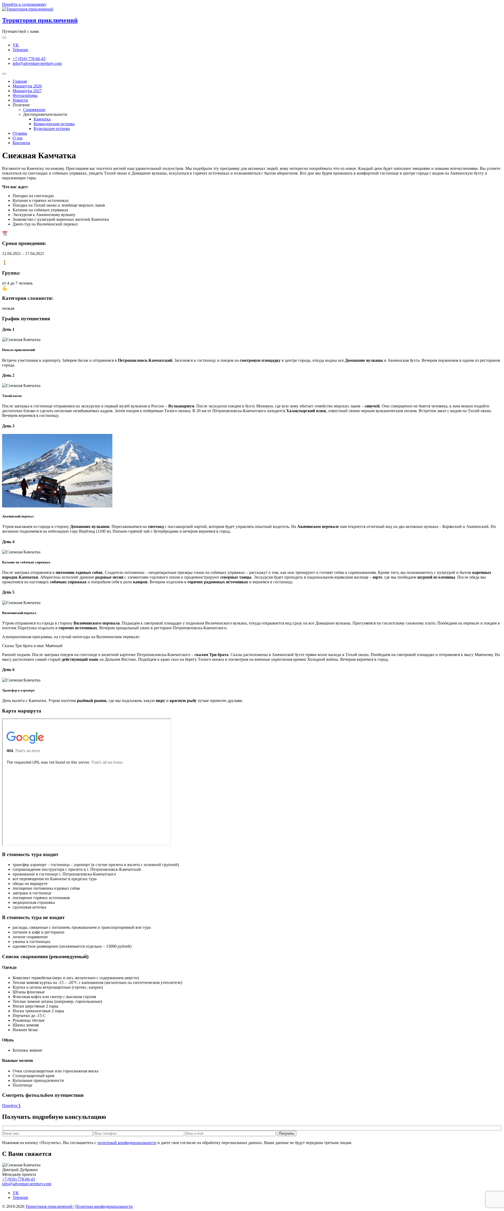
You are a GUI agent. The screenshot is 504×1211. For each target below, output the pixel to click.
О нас (18, 138)
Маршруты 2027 (27, 90)
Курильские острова (52, 128)
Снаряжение (34, 109)
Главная (20, 81)
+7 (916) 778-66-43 (29, 58)
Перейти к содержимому (24, 4)
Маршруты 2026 (27, 86)
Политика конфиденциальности (104, 1206)
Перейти (11, 1105)
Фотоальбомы (25, 95)
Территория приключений (40, 20)
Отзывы (20, 133)
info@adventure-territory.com (37, 63)
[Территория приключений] (27, 9)
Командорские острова (54, 124)
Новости (20, 100)
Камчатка (42, 119)
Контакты (21, 142)
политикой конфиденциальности (126, 1142)
